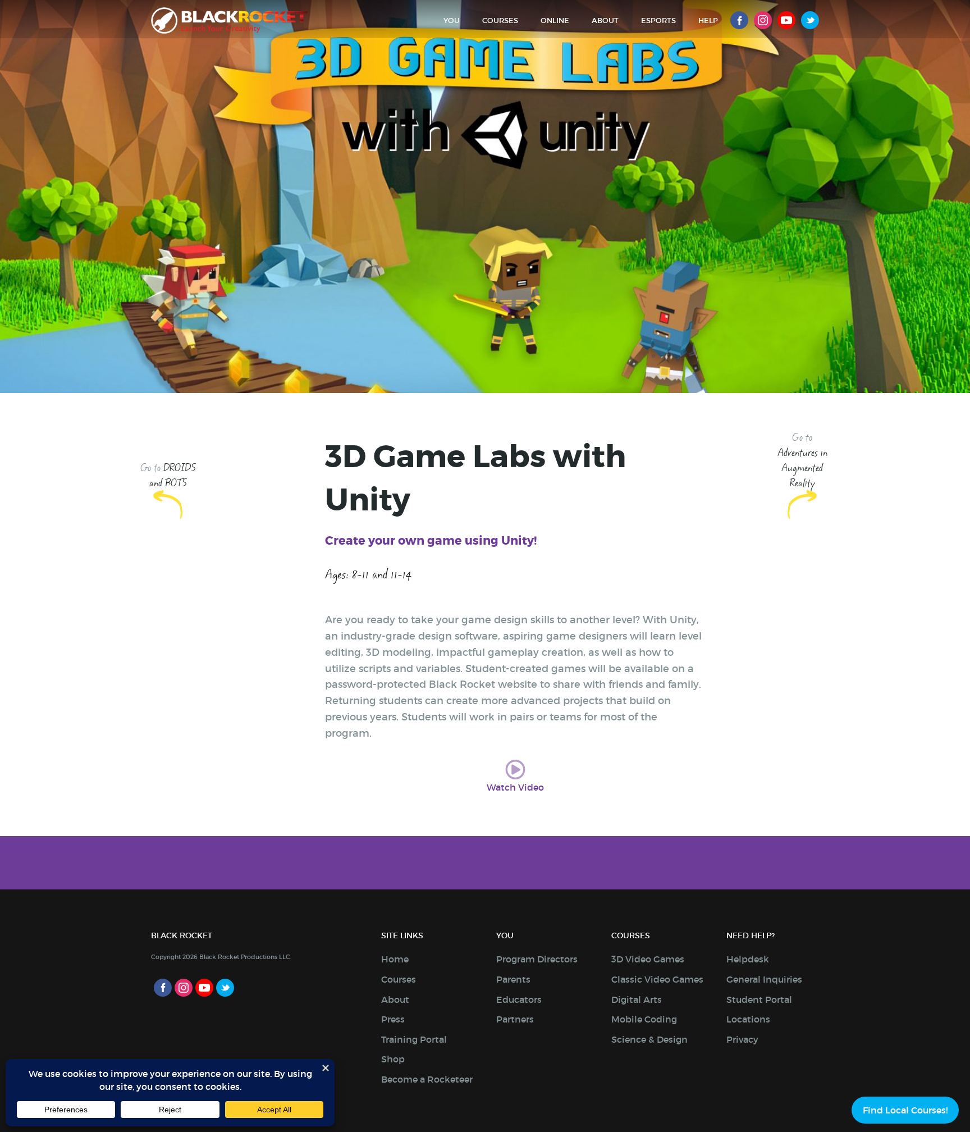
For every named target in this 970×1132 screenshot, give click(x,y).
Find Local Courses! (905, 1110)
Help (708, 20)
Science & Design (649, 1039)
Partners (515, 1019)
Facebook (739, 20)
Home (395, 959)
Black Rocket (229, 20)
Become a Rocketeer (427, 1079)
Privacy (742, 1039)
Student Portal (759, 999)
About (605, 20)
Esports (658, 20)
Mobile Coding (644, 1019)
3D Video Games (647, 959)
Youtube (786, 20)
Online (555, 20)
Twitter (810, 20)
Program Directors (537, 959)
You (451, 20)
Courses (500, 20)
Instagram (763, 20)
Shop (393, 1059)
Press (393, 1019)
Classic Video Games (657, 979)
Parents (513, 979)
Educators (519, 999)
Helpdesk (747, 959)
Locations (748, 1019)
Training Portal (414, 1039)
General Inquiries (764, 979)
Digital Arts (636, 999)
